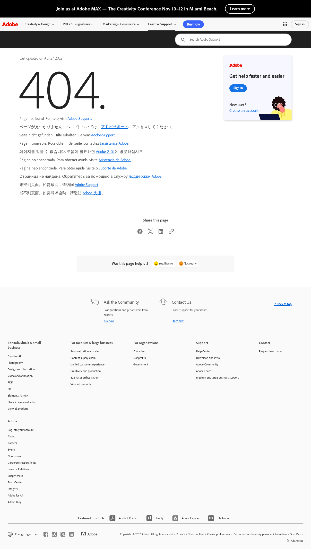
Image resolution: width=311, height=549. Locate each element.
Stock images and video (22, 402)
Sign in (300, 24)
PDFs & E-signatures (76, 24)
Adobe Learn (203, 371)
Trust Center (15, 482)
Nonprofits (139, 358)
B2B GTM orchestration (84, 377)
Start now (178, 321)
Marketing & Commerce (119, 24)
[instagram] (54, 534)
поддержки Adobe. (145, 176)
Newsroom (14, 456)
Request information (271, 351)
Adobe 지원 (105, 151)
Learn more (240, 8)
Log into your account (21, 430)
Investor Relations (18, 469)
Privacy (180, 534)
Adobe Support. (80, 118)
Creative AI (14, 356)
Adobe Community (207, 364)
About (11, 436)
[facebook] (45, 534)
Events (12, 449)
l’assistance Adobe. (114, 143)
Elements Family (18, 395)
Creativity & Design (37, 24)
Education (139, 351)
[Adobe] (10, 24)
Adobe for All (15, 495)
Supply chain (15, 476)
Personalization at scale (84, 351)
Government (140, 364)
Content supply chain (82, 358)
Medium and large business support (217, 377)
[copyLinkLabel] (171, 233)
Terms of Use (196, 534)
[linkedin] (71, 534)
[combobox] (233, 40)
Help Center (203, 351)
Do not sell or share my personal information (260, 534)
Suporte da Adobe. (113, 168)
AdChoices (297, 540)
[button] (285, 24)
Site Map (295, 534)
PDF (10, 382)
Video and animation (20, 376)
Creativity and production (85, 371)
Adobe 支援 (92, 193)
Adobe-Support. (103, 135)
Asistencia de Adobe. (115, 160)
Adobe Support (86, 184)
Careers (12, 443)
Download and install (208, 358)
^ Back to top (283, 304)
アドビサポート (114, 126)
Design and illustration (21, 369)
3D (9, 389)
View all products (18, 408)
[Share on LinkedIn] (161, 233)
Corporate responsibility (22, 462)
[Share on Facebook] (140, 233)
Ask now (109, 321)
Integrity (13, 489)
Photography (15, 362)
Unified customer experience (87, 364)
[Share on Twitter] (150, 233)
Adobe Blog (14, 502)
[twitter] (62, 534)
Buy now (193, 24)
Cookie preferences (218, 534)
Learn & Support (160, 24)
